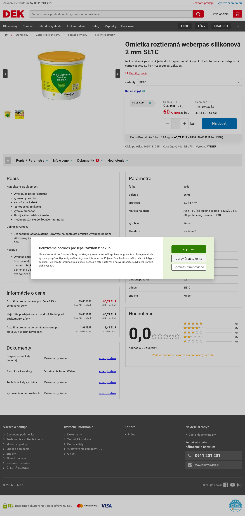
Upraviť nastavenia (188, 258)
